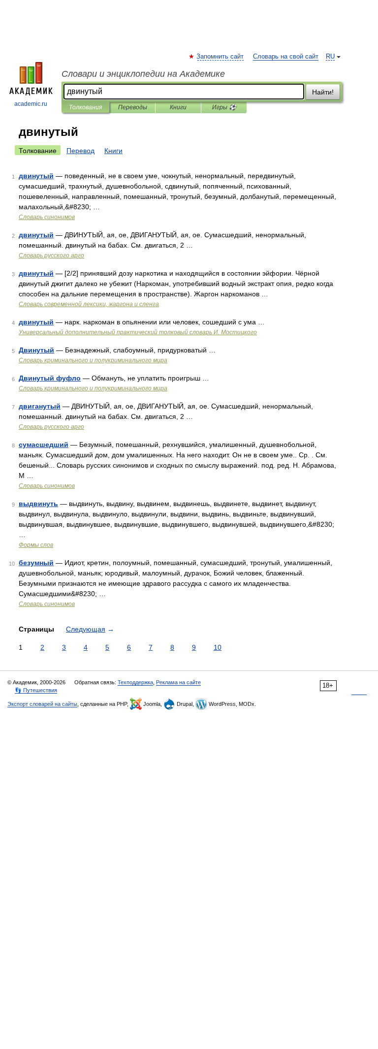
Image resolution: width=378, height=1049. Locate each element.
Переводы (132, 107)
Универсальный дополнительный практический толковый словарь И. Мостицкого (138, 332)
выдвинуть (38, 504)
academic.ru (30, 103)
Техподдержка (135, 682)
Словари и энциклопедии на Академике (143, 74)
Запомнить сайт (220, 56)
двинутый (36, 176)
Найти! (323, 92)
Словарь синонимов (47, 217)
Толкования (85, 107)
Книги (178, 107)
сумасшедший (43, 444)
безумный (36, 563)
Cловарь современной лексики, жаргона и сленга (89, 304)
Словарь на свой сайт (285, 56)
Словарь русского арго (51, 255)
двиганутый (40, 406)
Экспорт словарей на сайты (42, 704)
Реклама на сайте (178, 682)
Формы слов (36, 544)
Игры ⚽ (224, 107)
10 (217, 647)
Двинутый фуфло (50, 378)
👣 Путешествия (36, 690)
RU (330, 56)
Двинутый (36, 350)
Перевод (80, 151)
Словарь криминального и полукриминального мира (93, 360)
